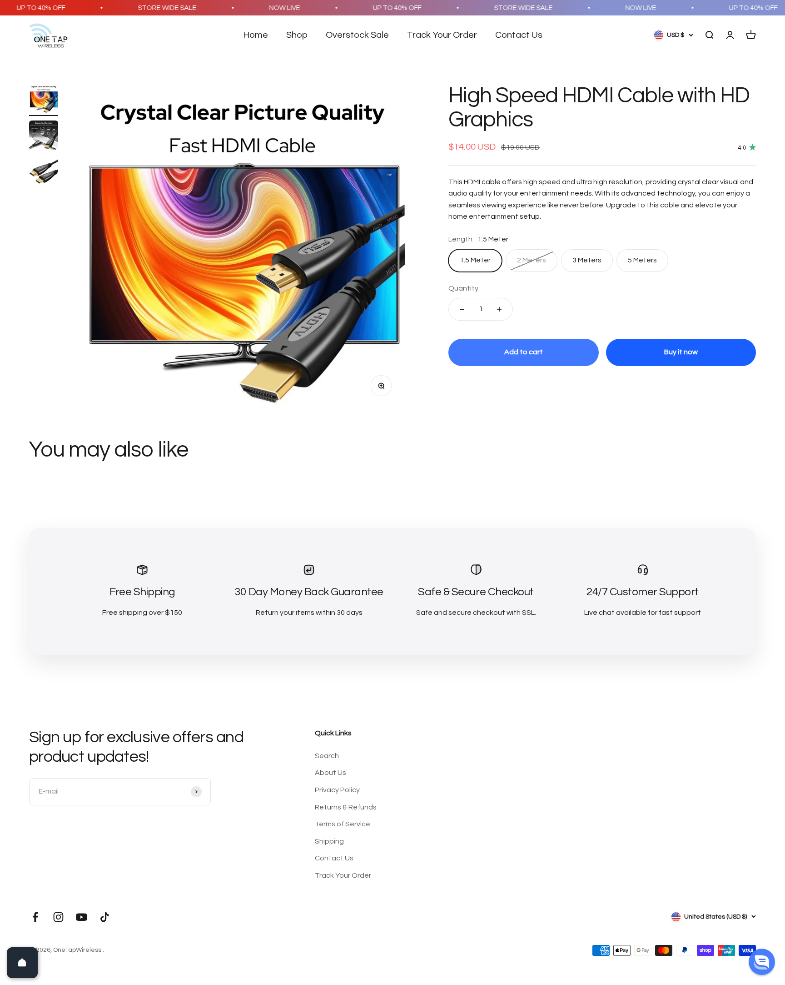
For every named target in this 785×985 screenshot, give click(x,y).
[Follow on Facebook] (35, 917)
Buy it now (681, 352)
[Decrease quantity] (462, 309)
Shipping (329, 841)
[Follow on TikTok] (105, 917)
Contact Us (518, 35)
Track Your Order (442, 35)
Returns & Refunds (346, 807)
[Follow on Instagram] (58, 917)
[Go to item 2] (43, 136)
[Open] (22, 962)
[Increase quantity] (499, 309)
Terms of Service (342, 824)
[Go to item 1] (43, 100)
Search (327, 755)
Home (255, 35)
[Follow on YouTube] (81, 917)
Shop (297, 35)
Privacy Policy (337, 790)
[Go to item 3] (43, 173)
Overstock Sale (357, 35)
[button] (762, 962)
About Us (330, 772)
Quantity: (464, 288)
